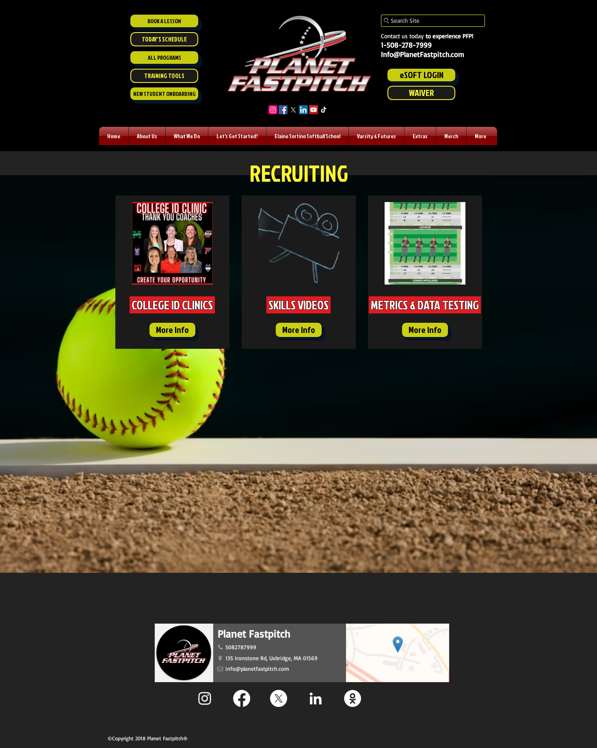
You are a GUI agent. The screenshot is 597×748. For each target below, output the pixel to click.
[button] (147, 136)
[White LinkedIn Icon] (315, 698)
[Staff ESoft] (352, 698)
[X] (293, 109)
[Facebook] (283, 109)
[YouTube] (313, 109)
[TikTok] (323, 109)
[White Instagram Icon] (204, 698)
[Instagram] (272, 109)
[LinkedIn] (303, 109)
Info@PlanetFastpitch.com (422, 54)
